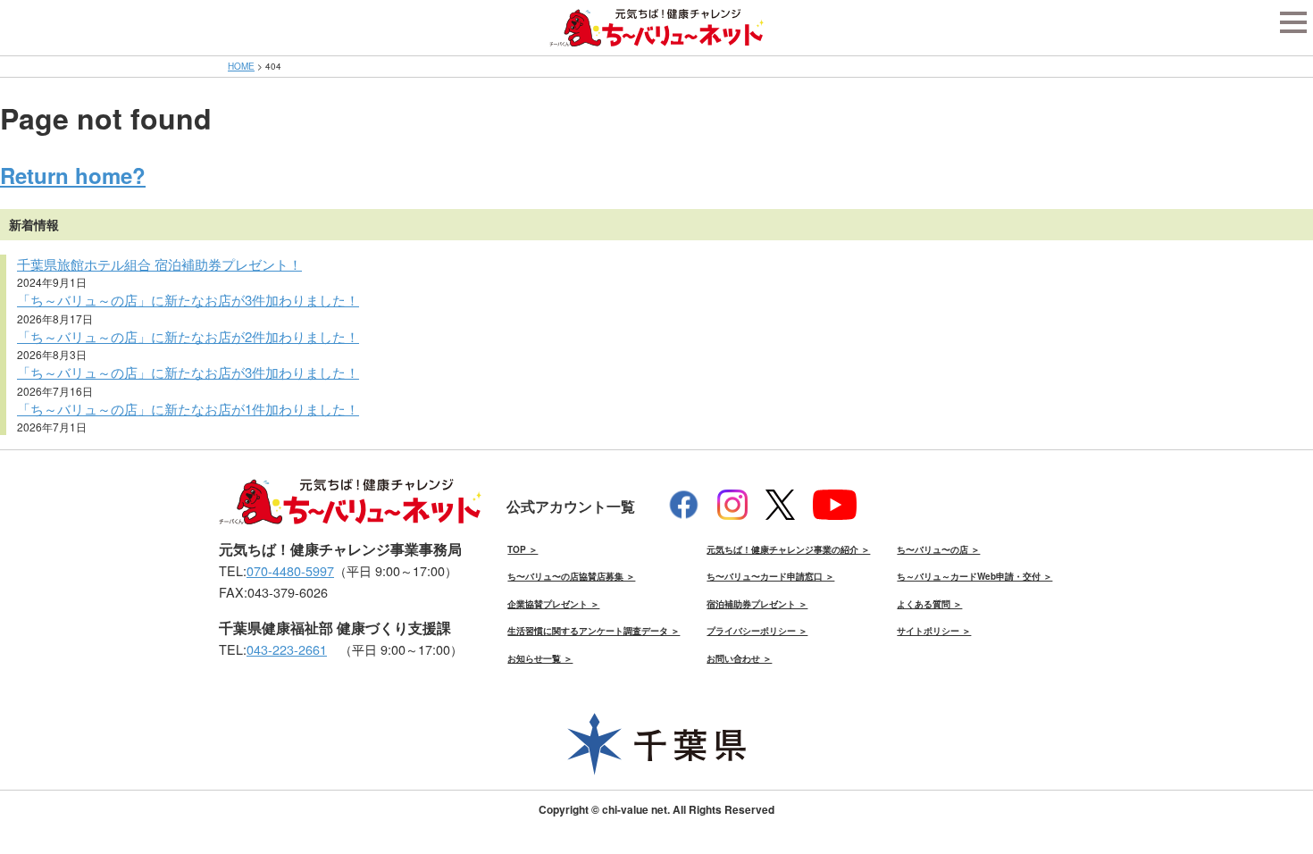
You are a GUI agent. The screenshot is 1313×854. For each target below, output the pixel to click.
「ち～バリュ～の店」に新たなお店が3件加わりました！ (188, 299)
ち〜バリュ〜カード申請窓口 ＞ (770, 576)
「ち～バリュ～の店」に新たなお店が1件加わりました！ (188, 408)
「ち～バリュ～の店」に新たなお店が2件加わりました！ (188, 336)
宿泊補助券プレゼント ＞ (757, 604)
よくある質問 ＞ (929, 604)
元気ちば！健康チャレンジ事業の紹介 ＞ (788, 549)
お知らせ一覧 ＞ (540, 658)
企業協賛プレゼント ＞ (553, 604)
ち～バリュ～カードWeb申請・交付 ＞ (974, 576)
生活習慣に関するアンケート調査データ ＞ (593, 630)
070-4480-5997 (290, 570)
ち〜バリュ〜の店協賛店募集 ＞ (571, 576)
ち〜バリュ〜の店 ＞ (938, 549)
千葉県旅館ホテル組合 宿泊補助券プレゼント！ (159, 264)
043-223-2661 (287, 649)
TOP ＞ (522, 549)
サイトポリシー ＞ (934, 630)
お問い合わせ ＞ (739, 658)
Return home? (73, 175)
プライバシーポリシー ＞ (757, 630)
